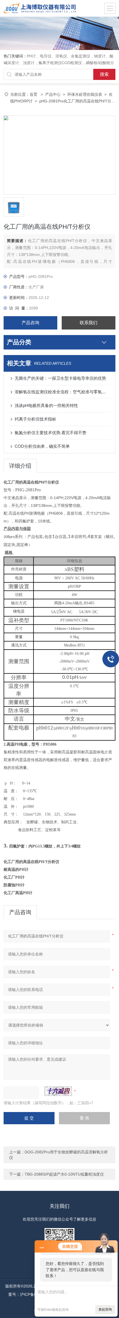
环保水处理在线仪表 (84, 94)
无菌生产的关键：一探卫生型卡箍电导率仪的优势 (60, 378)
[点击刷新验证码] (58, 1091)
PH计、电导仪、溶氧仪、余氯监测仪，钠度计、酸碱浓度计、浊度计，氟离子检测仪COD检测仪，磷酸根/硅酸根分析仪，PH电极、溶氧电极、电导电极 (59, 63)
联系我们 (88, 322)
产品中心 (53, 94)
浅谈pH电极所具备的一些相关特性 (46, 405)
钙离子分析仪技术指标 (35, 419)
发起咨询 (105, 1309)
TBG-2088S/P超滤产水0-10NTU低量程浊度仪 (64, 1174)
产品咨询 (30, 322)
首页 (34, 94)
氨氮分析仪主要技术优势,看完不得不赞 (50, 432)
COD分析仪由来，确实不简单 (42, 446)
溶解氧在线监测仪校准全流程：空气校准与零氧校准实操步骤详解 (62, 391)
